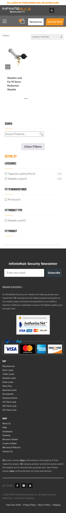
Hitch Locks (7, 370)
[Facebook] (17, 485)
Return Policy (44, 505)
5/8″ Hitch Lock (9, 406)
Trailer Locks (8, 374)
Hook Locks (7, 382)
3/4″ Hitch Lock (9, 410)
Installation (7, 431)
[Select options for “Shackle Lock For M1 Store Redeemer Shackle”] (26, 99)
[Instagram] (23, 485)
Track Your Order (13, 505)
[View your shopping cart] (22, 21)
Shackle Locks (9, 378)
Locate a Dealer (9, 443)
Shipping (56, 505)
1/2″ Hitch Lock (9, 402)
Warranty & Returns (11, 447)
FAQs (4, 427)
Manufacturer (8, 366)
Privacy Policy (29, 505)
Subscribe (54, 272)
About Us (6, 423)
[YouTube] (30, 485)
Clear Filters (33, 146)
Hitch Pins (7, 386)
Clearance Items (9, 398)
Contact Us (7, 451)
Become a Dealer (10, 439)
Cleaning (6, 435)
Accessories (7, 394)
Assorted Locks (9, 390)
